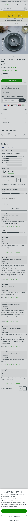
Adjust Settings (14, 520)
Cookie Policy (4, 506)
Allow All (14, 511)
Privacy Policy (14, 506)
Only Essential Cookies (14, 516)
